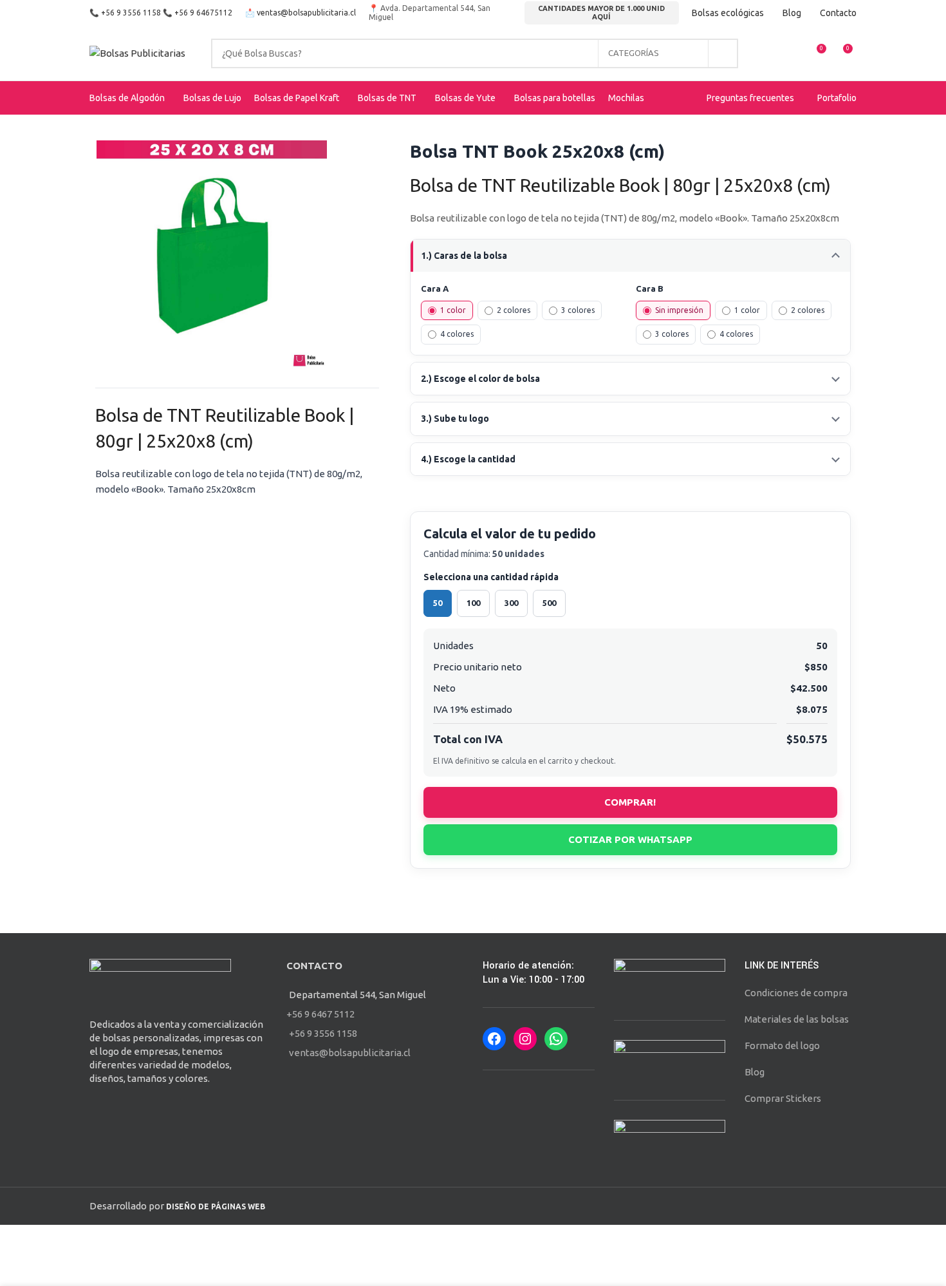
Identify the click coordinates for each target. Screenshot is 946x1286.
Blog (755, 1071)
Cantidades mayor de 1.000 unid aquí (601, 13)
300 (511, 602)
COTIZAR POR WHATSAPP (630, 839)
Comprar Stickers (783, 1098)
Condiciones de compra (796, 992)
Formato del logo (782, 1045)
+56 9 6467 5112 (320, 1013)
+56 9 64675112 (203, 12)
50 (437, 602)
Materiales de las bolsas (797, 1019)
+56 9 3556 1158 (131, 12)
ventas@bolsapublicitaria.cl (306, 12)
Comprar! (630, 802)
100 (473, 602)
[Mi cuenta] (769, 53)
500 (549, 602)
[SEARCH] (723, 53)
